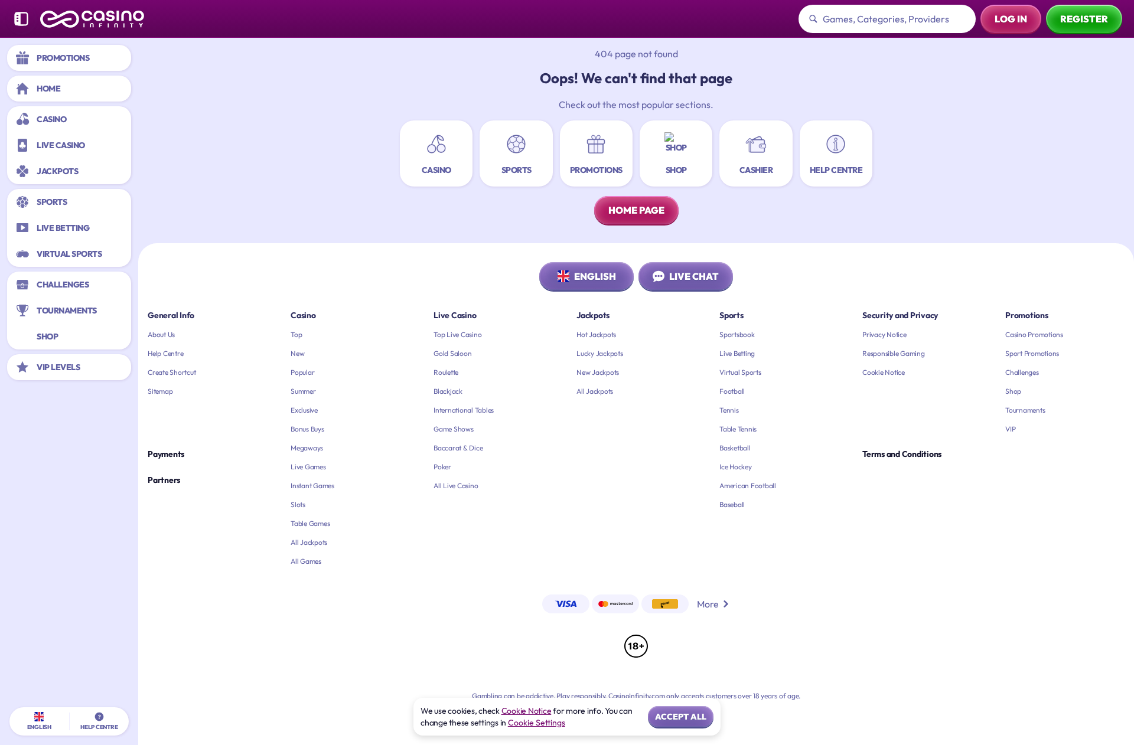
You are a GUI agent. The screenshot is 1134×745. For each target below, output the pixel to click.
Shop (1013, 391)
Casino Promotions (1034, 334)
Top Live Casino (457, 334)
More (708, 604)
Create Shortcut (171, 372)
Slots (298, 504)
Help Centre (165, 353)
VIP (1010, 428)
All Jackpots (309, 542)
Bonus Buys (307, 428)
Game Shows (454, 428)
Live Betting (737, 353)
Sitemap (160, 391)
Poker (442, 466)
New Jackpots (597, 372)
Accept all (680, 716)
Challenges (1022, 372)
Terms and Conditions (901, 454)
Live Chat (694, 276)
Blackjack (448, 391)
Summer (303, 391)
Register (1084, 19)
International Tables (464, 410)
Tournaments (1025, 410)
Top (296, 334)
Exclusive (304, 410)
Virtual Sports (740, 372)
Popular (302, 372)
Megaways (307, 447)
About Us (161, 334)
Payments (166, 454)
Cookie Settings (536, 722)
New (297, 353)
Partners (164, 480)
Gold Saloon (452, 353)
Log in (1011, 19)
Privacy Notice (884, 334)
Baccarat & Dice (458, 447)
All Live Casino (456, 485)
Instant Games (312, 485)
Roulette (446, 372)
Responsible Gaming (893, 353)
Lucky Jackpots (599, 353)
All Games (306, 561)
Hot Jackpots (596, 334)
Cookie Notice (883, 372)
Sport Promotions (1032, 353)
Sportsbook (737, 334)
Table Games (310, 523)
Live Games (308, 466)
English (595, 276)
